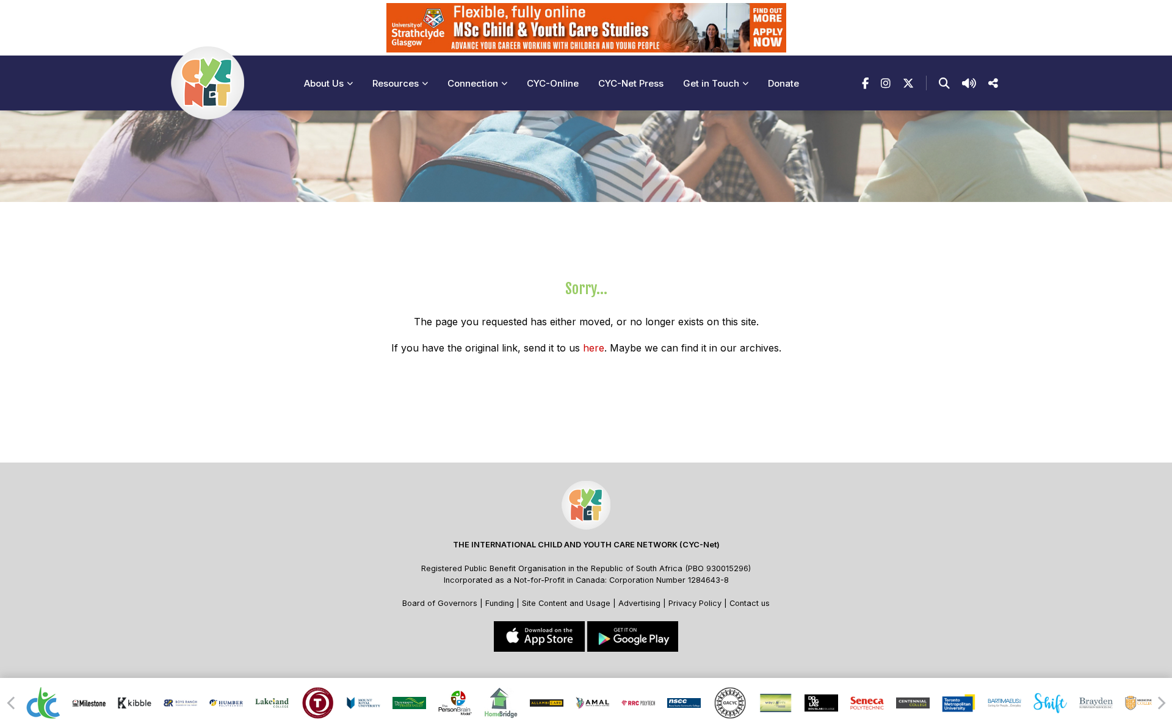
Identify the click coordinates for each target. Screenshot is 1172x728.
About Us (324, 83)
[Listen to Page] (969, 83)
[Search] (944, 83)
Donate (783, 83)
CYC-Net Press (631, 83)
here (593, 348)
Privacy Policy (695, 603)
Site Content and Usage (566, 603)
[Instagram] (886, 83)
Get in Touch (711, 83)
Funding (499, 603)
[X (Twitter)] (908, 83)
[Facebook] (865, 83)
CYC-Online (553, 83)
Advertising (640, 603)
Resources (395, 83)
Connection (472, 83)
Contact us (749, 603)
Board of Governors (439, 603)
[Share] (993, 83)
